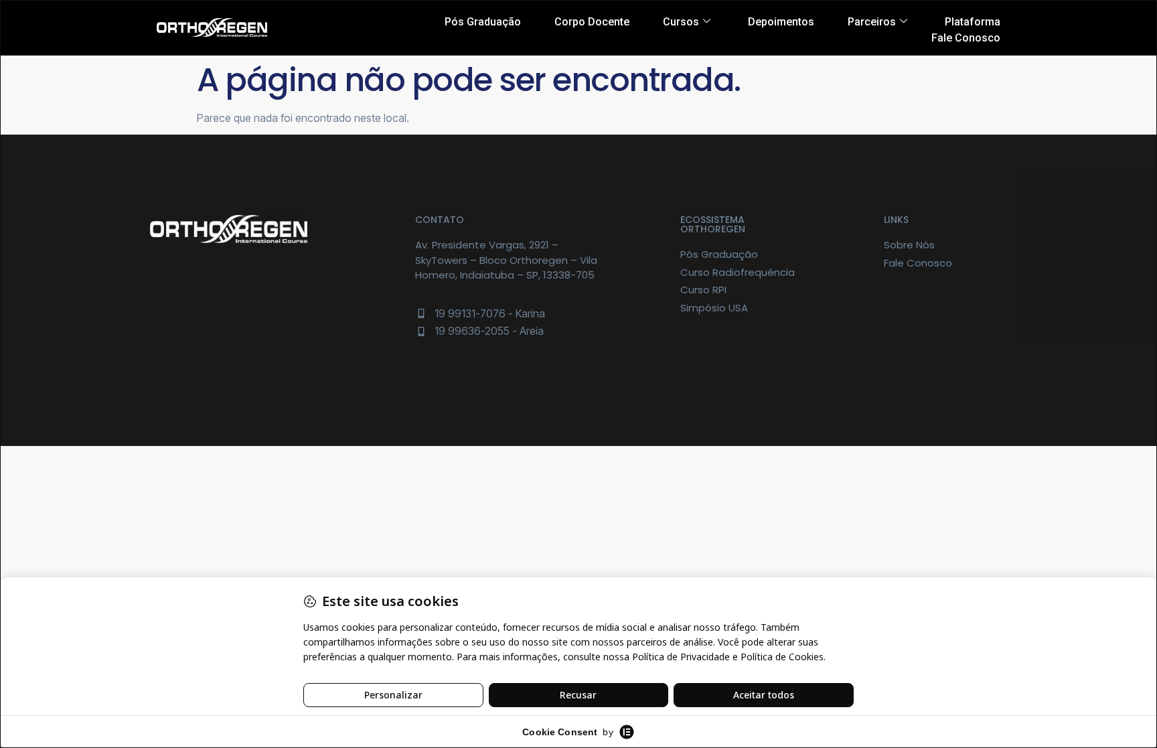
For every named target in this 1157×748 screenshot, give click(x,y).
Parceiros (872, 21)
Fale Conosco (965, 37)
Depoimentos (781, 21)
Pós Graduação (483, 21)
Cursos (681, 21)
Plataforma (972, 21)
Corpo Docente (591, 21)
